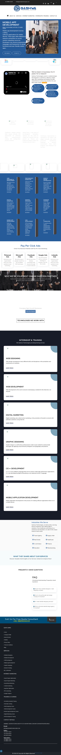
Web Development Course (9, 708)
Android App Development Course (11, 711)
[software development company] (48, 3)
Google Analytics (7, 693)
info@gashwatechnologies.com (12, 728)
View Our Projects (30, 311)
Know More (20, 48)
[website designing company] (56, 3)
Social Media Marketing (9, 683)
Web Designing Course (9, 706)
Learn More (9, 368)
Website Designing (8, 655)
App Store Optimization (9, 688)
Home (5, 632)
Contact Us (53, 16)
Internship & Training (42, 16)
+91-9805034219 (21, 621)
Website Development (9, 657)
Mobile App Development (9, 662)
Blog (5, 647)
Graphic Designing (8, 665)
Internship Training (8, 703)
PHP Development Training (10, 716)
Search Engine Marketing (9, 680)
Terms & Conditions (8, 644)
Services (19, 16)
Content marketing (8, 685)
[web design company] (43, 3)
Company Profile (7, 634)
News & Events (7, 637)
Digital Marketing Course (9, 714)
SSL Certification (7, 670)
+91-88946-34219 (7, 740)
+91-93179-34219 (7, 735)
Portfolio (6, 639)
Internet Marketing (28, 16)
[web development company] (45, 3)
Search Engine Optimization (10, 678)
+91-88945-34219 (7, 739)
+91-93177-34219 (7, 731)
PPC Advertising (7, 690)
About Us (12, 16)
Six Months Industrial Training (10, 701)
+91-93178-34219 (7, 733)
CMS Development (8, 660)
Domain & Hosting (8, 667)
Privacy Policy (7, 642)
